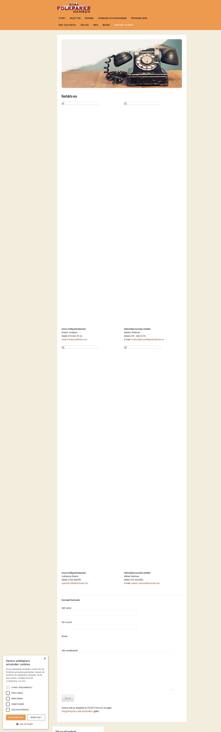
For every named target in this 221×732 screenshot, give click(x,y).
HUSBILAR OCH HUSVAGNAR (112, 18)
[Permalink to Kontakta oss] (122, 87)
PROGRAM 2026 (139, 18)
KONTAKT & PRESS (124, 24)
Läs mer (21, 681)
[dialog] (25, 692)
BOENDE (89, 18)
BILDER (106, 24)
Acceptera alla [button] (15, 717)
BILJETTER (75, 18)
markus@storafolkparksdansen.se (147, 339)
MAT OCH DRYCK (67, 24)
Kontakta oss (69, 96)
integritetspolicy (69, 711)
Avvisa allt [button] (36, 717)
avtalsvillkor (87, 711)
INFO (95, 24)
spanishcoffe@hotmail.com (75, 583)
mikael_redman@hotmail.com (145, 583)
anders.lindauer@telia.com (74, 339)
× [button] (45, 658)
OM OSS (84, 24)
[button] (25, 724)
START (62, 18)
